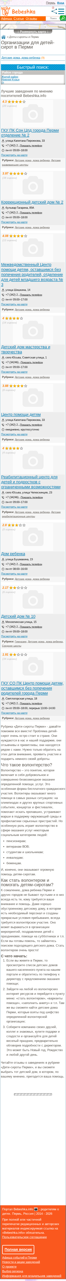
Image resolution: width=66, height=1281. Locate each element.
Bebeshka (23, 11)
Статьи (19, 18)
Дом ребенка (13, 553)
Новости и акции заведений (21, 1262)
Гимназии (20, 641)
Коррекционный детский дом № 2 (32, 202)
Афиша (7, 18)
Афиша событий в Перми (19, 1257)
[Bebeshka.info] (3, 37)
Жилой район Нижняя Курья (10, 79)
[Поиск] (62, 18)
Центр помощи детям (21, 414)
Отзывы (31, 18)
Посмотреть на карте (14, 155)
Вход (60, 2)
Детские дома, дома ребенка (20, 57)
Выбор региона (12, 1271)
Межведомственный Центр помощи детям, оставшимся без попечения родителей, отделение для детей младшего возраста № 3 (32, 274)
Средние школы (11, 645)
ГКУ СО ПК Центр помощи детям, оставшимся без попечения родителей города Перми (32, 688)
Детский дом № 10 (18, 616)
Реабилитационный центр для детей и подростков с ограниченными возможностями (30, 482)
